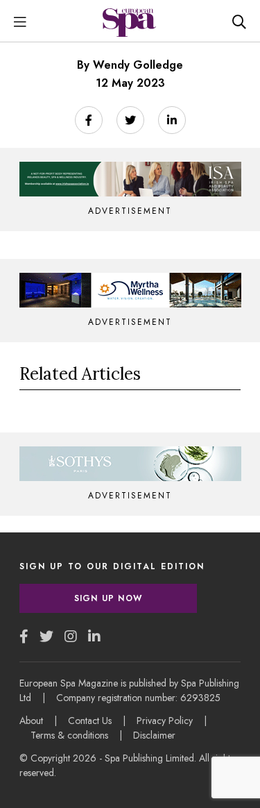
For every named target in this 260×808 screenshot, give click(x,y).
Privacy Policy (165, 720)
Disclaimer (154, 735)
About (31, 720)
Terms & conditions (69, 735)
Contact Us (90, 720)
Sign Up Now (108, 598)
